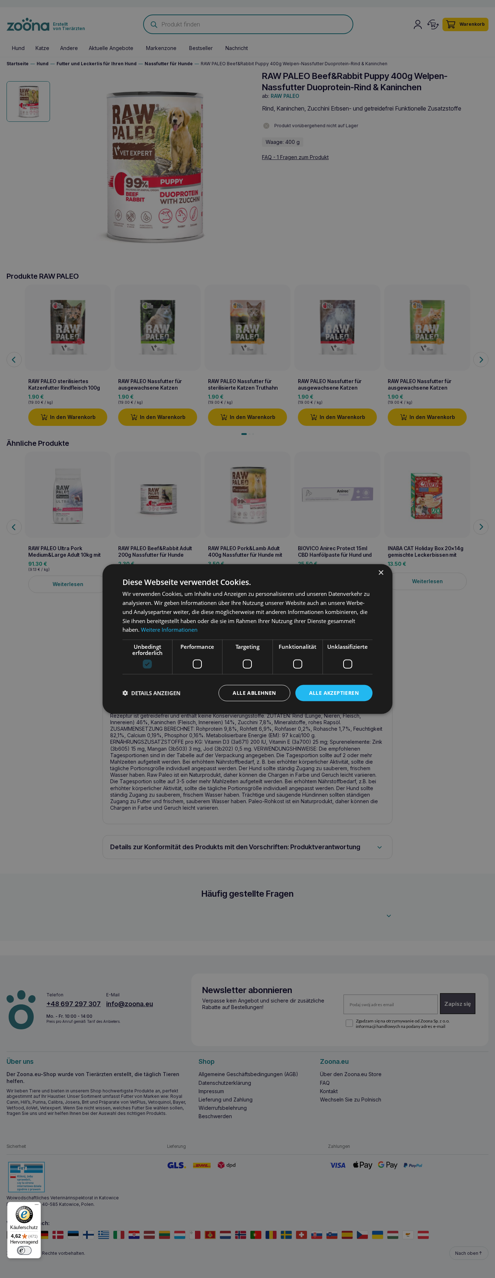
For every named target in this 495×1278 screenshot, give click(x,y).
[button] (151, 693)
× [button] (380, 573)
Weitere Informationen (169, 629)
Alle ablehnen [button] (254, 692)
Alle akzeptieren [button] (334, 692)
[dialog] (247, 639)
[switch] (24, 1250)
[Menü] (36, 1206)
